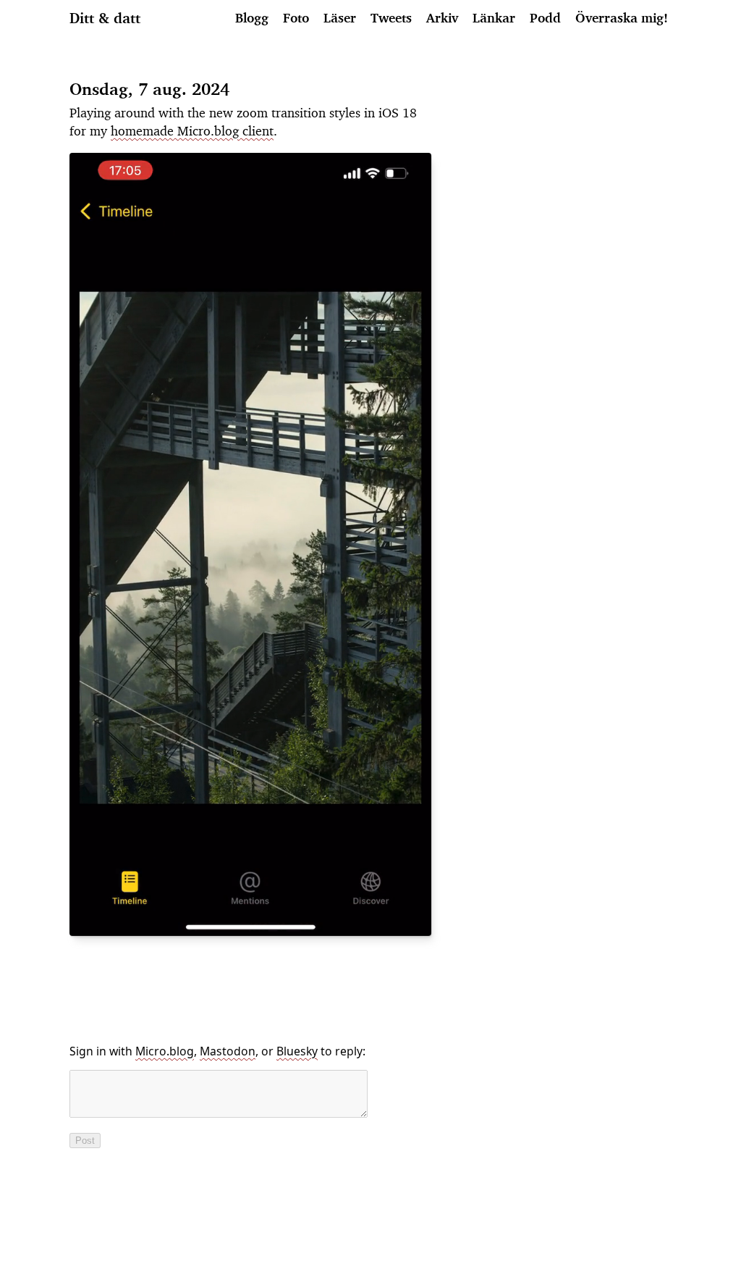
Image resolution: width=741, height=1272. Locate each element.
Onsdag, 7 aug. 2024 (149, 89)
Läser (339, 17)
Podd (545, 17)
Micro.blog (164, 1051)
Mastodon (227, 1051)
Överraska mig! (621, 17)
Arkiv (442, 17)
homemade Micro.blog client (192, 130)
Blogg (251, 17)
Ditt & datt (104, 18)
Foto (296, 17)
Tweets (391, 17)
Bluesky (297, 1051)
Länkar (494, 17)
